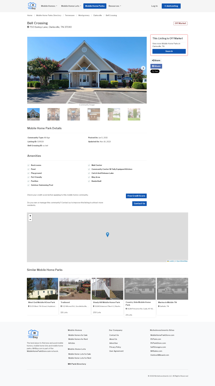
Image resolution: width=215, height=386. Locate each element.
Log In (154, 6)
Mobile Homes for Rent (78, 339)
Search (169, 51)
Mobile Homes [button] (48, 6)
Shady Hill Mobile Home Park (106, 302)
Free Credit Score (136, 196)
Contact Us (139, 203)
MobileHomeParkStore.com (39, 351)
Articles (71, 343)
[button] (174, 6)
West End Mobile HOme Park (41, 302)
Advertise (113, 343)
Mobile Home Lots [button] (70, 6)
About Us (113, 339)
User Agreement (116, 351)
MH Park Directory (77, 364)
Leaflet (171, 261)
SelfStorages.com (158, 347)
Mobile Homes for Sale (77, 335)
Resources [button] (114, 6)
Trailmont (65, 302)
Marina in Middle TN (167, 302)
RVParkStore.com (158, 343)
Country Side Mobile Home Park (138, 303)
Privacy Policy (115, 347)
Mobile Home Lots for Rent (79, 358)
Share (157, 60)
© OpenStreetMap (181, 261)
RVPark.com (155, 339)
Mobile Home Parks (94, 6)
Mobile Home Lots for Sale (79, 354)
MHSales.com (156, 351)
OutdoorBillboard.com (159, 355)
